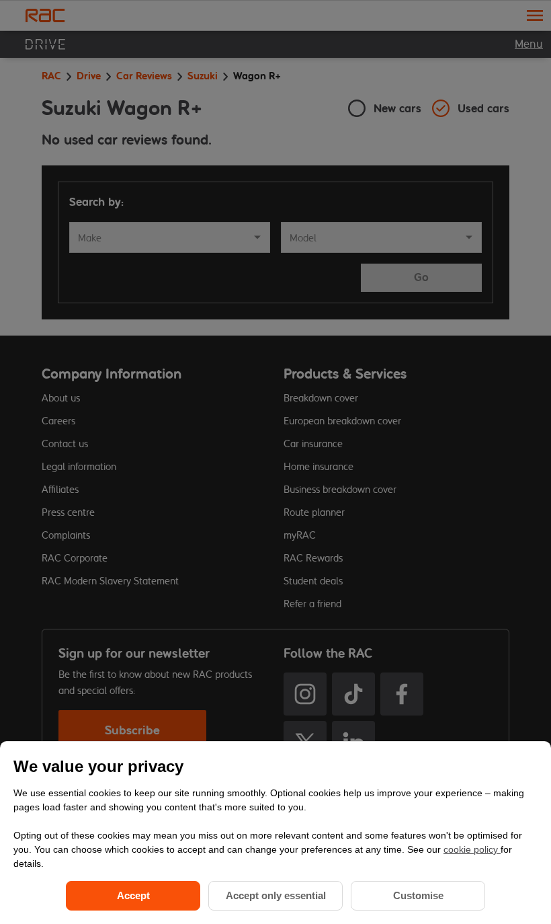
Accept (133, 895)
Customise (418, 895)
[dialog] (275, 832)
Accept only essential (276, 895)
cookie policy (472, 849)
